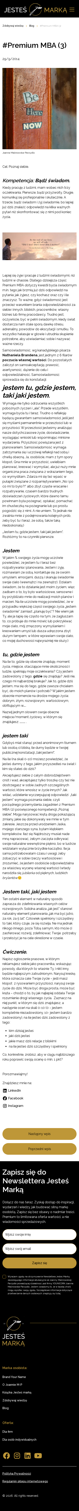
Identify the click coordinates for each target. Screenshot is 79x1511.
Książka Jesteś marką (16, 1392)
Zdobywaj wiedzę (14, 1400)
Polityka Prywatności (16, 1473)
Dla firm (7, 1431)
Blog (5, 1408)
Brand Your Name (14, 1377)
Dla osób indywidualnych (19, 1439)
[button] (71, 9)
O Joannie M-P (12, 1384)
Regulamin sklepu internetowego (25, 1481)
